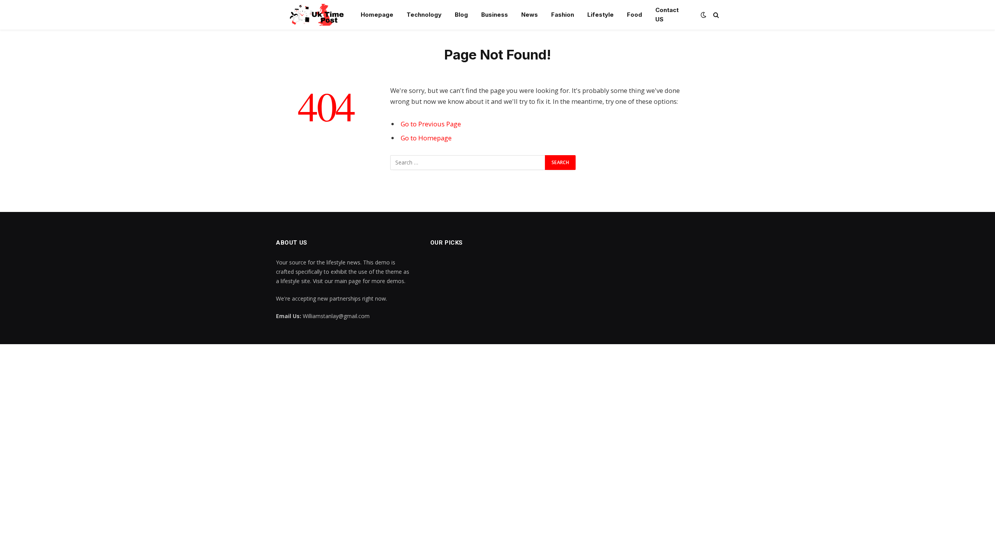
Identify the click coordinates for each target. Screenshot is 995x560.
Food (634, 14)
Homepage (377, 14)
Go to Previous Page (431, 123)
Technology (424, 14)
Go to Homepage (426, 137)
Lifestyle (600, 14)
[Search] (715, 15)
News (529, 14)
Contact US (667, 14)
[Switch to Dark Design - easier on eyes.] (703, 15)
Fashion (562, 14)
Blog (461, 14)
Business (494, 14)
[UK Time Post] (312, 15)
